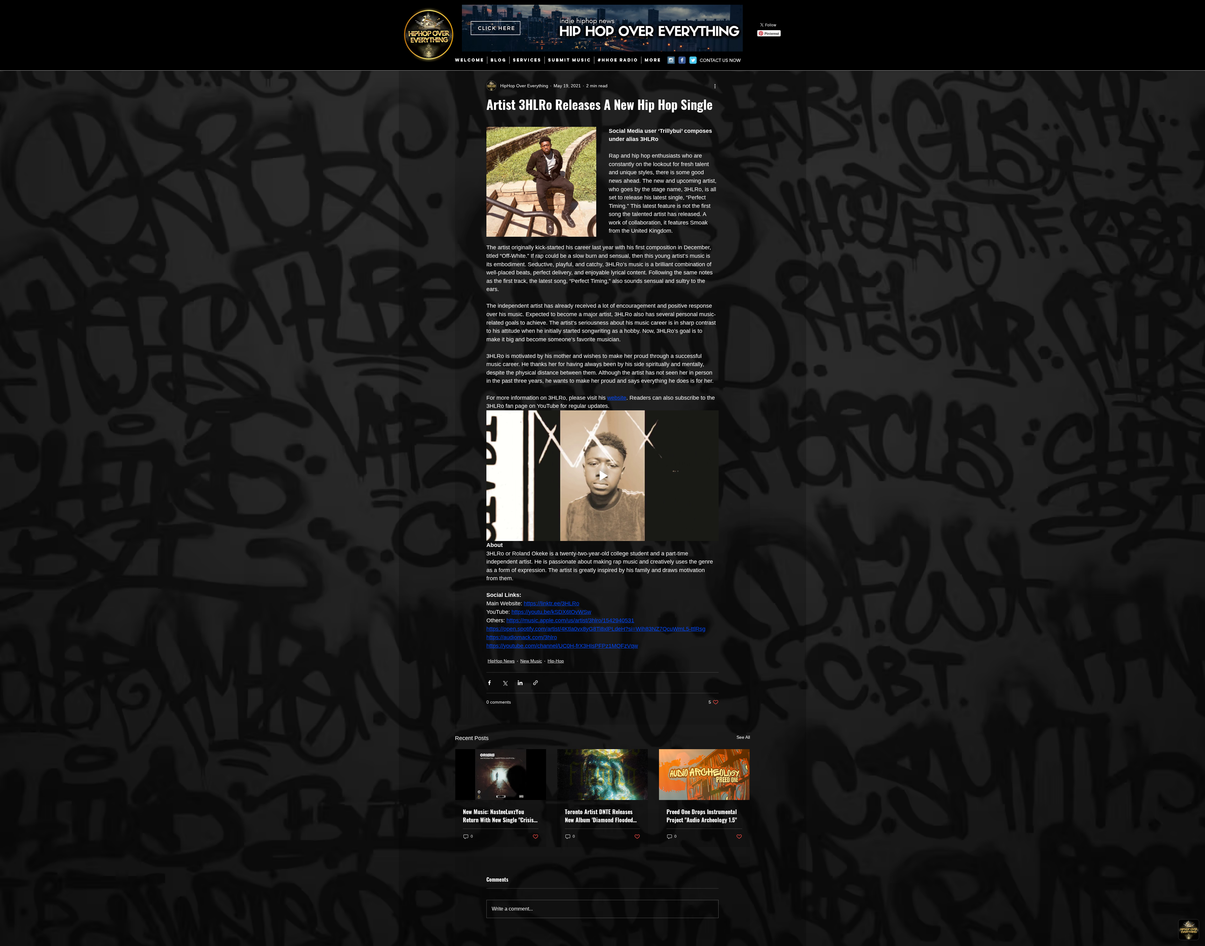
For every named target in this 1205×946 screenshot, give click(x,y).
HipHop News (501, 660)
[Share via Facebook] (489, 683)
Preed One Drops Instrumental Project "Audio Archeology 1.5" (702, 816)
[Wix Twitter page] (693, 60)
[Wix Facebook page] (682, 60)
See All (743, 737)
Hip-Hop (556, 660)
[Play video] (602, 475)
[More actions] (715, 85)
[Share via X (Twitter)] (505, 683)
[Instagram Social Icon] (671, 60)
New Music (531, 660)
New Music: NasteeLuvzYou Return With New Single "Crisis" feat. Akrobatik (499, 816)
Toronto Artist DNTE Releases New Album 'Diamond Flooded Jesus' (599, 816)
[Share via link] (535, 683)
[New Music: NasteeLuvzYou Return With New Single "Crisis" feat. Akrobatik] (500, 774)
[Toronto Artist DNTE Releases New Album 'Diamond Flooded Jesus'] (602, 774)
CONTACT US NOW (720, 60)
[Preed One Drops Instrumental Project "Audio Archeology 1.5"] (704, 774)
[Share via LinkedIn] (520, 683)
